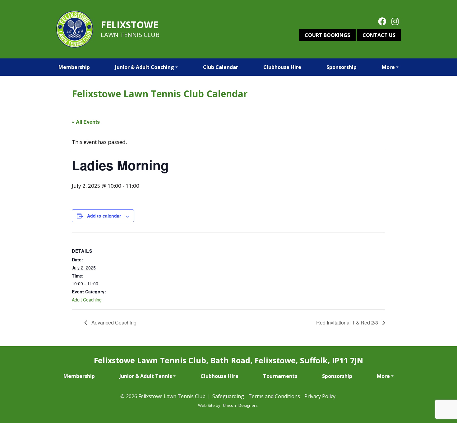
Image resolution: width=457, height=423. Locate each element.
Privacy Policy (319, 396)
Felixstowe (129, 24)
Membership (74, 67)
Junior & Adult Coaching (144, 67)
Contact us (378, 35)
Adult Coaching (87, 300)
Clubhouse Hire (282, 67)
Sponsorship (341, 67)
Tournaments (280, 376)
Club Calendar (220, 67)
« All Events (86, 121)
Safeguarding (228, 396)
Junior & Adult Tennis (145, 376)
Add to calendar (104, 216)
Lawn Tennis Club (130, 34)
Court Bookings (327, 35)
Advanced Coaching (113, 322)
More (388, 67)
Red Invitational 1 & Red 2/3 (347, 322)
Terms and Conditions (274, 396)
